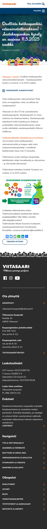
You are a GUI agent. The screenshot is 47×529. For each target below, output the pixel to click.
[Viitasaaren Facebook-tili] (5, 278)
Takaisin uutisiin (15, 242)
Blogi (5, 494)
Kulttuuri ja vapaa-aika (14, 453)
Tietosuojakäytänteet (13, 353)
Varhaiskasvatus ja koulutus (17, 458)
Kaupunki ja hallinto (12, 468)
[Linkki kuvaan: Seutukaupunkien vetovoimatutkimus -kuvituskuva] (23, 191)
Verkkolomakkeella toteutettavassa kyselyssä (22, 138)
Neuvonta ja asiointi (12, 509)
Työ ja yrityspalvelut (13, 443)
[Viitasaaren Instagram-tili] (11, 278)
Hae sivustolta (34, 4)
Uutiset (15, 77)
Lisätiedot (7, 426)
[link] (17, 90)
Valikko (37, 11)
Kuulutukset (8, 484)
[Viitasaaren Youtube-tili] (17, 278)
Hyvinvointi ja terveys (13, 463)
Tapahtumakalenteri (12, 499)
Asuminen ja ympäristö (13, 448)
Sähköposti (8, 303)
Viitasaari (6, 77)
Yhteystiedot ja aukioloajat (16, 504)
